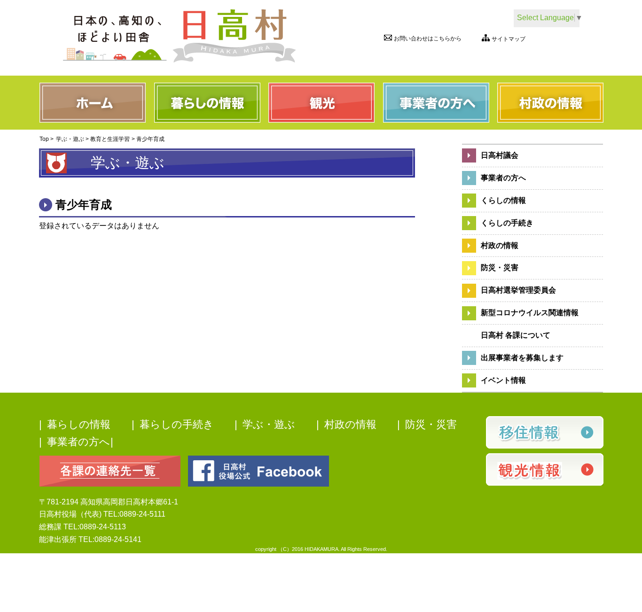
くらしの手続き (507, 223)
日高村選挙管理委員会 (518, 290)
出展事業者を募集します (522, 358)
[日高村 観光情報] (544, 469)
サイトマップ (508, 39)
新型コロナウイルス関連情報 (530, 313)
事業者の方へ (503, 178)
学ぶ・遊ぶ (269, 424)
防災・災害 (499, 267)
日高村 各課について (515, 335)
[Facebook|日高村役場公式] (258, 470)
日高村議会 (499, 155)
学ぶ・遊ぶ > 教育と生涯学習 (93, 139)
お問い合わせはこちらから (428, 38)
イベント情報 (503, 380)
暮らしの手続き (177, 424)
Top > (46, 139)
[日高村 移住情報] (544, 432)
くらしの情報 (503, 200)
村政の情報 (499, 245)
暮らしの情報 (78, 424)
